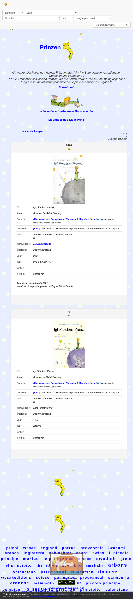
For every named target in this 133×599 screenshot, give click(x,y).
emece (85, 559)
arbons (117, 565)
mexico (31, 558)
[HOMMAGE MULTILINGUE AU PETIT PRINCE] (97, 219)
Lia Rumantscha (42, 243)
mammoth (44, 583)
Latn (36, 228)
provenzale (92, 548)
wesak (29, 548)
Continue (35, 596)
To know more (48, 596)
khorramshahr (89, 565)
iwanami (117, 548)
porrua (69, 548)
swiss (98, 553)
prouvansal (92, 578)
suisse (43, 578)
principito (90, 589)
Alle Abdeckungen (32, 131)
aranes (12, 553)
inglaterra (34, 553)
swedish (106, 558)
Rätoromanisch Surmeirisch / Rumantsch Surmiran (61, 219)
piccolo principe (103, 583)
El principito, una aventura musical (38, 591)
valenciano (24, 572)
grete (126, 559)
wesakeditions (16, 578)
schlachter (60, 553)
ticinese (107, 571)
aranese (19, 583)
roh (93, 219)
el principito (19, 565)
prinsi (12, 548)
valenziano (116, 589)
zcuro (82, 553)
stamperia (118, 578)
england (49, 548)
